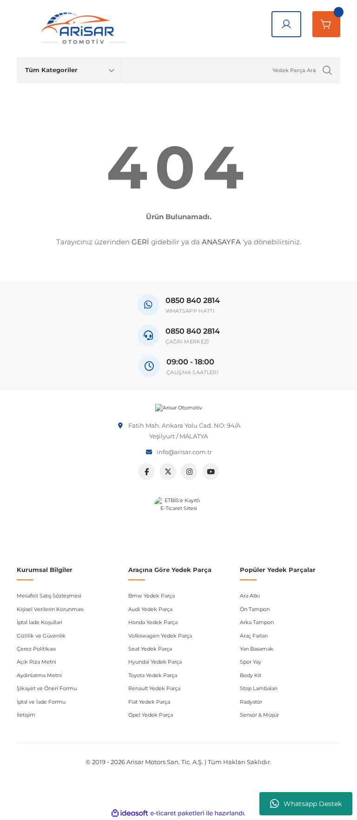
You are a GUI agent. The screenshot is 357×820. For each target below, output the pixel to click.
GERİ (140, 241)
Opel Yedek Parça (150, 715)
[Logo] (178, 408)
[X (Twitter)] (167, 471)
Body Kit (250, 675)
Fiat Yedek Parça (149, 702)
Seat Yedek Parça (150, 648)
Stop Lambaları (259, 688)
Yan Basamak (256, 648)
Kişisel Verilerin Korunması (50, 609)
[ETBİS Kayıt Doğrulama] (178, 521)
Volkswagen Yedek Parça (160, 635)
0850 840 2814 (192, 331)
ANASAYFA (221, 241)
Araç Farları (254, 635)
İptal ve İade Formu (41, 702)
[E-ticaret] (177, 813)
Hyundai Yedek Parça (155, 662)
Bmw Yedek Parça (151, 595)
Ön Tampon (255, 609)
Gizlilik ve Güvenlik (41, 635)
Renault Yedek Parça (154, 688)
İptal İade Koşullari (39, 622)
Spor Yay (250, 662)
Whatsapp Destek (313, 804)
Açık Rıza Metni (36, 662)
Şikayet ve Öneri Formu (47, 688)
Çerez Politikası (36, 648)
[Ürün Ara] (327, 70)
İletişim (26, 715)
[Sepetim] (326, 24)
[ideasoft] (129, 813)
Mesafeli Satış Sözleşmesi (49, 595)
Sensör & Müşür (259, 715)
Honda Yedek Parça (153, 622)
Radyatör (251, 702)
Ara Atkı (250, 595)
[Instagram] (189, 471)
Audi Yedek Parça (150, 609)
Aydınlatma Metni (39, 675)
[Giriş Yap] (286, 24)
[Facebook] (146, 471)
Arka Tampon (257, 622)
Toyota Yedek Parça (152, 675)
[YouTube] (210, 471)
